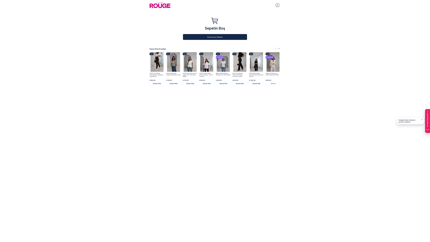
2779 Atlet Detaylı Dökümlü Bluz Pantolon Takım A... (256, 75)
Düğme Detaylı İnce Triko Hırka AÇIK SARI (272, 74)
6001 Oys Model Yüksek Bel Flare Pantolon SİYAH (237, 75)
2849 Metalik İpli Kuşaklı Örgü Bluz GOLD (173, 74)
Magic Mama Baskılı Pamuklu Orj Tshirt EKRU (223, 74)
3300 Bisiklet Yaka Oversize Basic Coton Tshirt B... (206, 75)
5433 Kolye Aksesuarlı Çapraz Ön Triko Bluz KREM (190, 75)
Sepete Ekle (157, 83)
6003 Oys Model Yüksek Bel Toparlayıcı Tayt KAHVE (156, 75)
